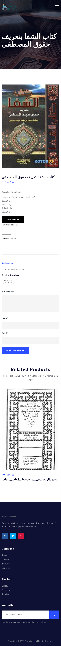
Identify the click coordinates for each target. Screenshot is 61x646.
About (5, 555)
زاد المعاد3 (6, 204)
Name (5, 318)
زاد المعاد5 (7, 212)
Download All (13, 219)
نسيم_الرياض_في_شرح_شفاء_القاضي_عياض (30, 479)
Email (5, 333)
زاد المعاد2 (7, 201)
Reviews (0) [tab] (7, 263)
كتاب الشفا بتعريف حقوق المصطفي (18, 197)
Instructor (6, 564)
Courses (5, 560)
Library (5, 586)
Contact (6, 568)
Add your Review (15, 350)
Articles (5, 594)
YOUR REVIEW (8, 291)
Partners (6, 590)
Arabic (14, 238)
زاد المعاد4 (7, 208)
